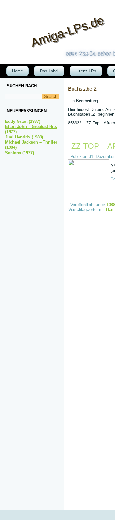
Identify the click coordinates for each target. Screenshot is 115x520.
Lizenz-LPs (85, 71)
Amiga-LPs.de (67, 31)
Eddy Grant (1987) (22, 121)
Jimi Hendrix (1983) (24, 137)
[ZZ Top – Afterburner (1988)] (89, 199)
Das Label (49, 71)
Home (17, 71)
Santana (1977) (19, 152)
